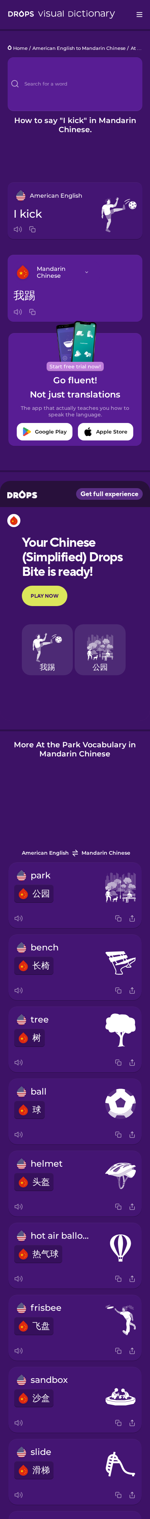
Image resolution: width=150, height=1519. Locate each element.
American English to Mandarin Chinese (79, 48)
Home (20, 48)
